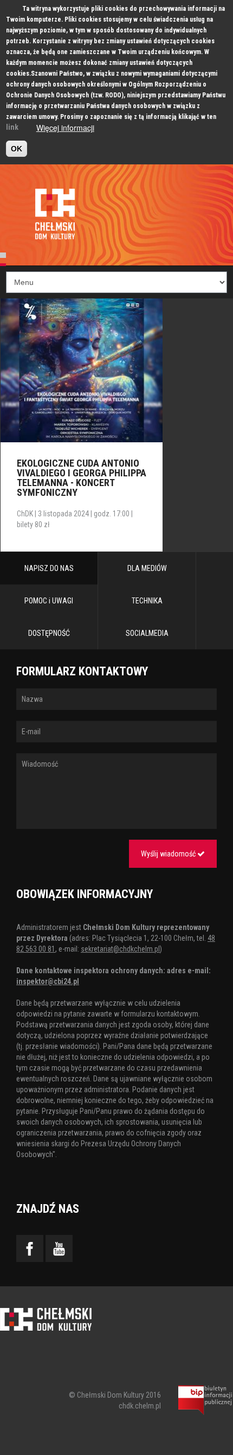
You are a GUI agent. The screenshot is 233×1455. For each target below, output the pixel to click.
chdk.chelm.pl (140, 1405)
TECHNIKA (147, 600)
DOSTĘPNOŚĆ (49, 633)
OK (16, 148)
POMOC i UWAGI (48, 600)
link (12, 127)
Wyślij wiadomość (169, 853)
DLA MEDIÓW (147, 568)
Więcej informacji (65, 127)
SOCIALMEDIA (147, 633)
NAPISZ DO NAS (49, 568)
